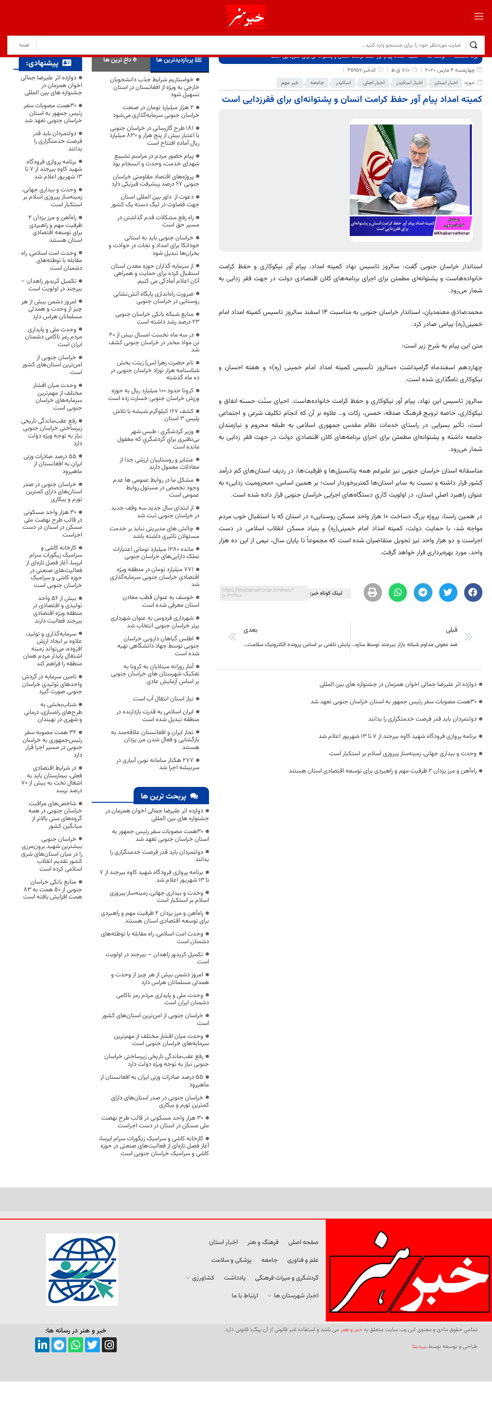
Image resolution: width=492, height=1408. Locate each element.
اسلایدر (343, 83)
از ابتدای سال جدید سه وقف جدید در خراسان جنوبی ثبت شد (155, 512)
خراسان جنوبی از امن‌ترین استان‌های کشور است (155, 1019)
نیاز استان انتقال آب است (163, 699)
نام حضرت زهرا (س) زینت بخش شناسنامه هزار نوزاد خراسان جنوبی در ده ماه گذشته (155, 370)
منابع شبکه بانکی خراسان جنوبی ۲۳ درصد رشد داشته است (157, 318)
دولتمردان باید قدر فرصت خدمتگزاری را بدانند (422, 719)
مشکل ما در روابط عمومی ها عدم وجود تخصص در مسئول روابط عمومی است (156, 487)
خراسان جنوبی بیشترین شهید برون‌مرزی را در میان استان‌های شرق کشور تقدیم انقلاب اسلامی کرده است (51, 854)
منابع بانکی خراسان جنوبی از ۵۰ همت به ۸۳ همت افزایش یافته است (52, 889)
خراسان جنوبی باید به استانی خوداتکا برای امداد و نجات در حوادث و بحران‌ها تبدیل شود (154, 245)
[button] (473, 592)
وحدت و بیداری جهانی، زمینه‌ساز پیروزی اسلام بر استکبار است (403, 754)
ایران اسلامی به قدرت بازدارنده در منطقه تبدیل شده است (157, 715)
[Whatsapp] (75, 1344)
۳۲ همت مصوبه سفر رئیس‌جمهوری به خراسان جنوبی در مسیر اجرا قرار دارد (52, 744)
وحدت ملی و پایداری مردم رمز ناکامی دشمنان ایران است (162, 999)
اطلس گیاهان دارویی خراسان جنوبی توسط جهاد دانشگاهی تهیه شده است (158, 646)
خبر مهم (289, 83)
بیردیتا (419, 1346)
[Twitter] (92, 1344)
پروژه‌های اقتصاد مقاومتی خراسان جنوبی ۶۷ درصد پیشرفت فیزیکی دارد (155, 180)
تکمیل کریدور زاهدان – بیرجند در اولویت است (157, 958)
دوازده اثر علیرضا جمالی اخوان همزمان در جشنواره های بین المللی (398, 684)
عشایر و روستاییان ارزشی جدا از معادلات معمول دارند (159, 464)
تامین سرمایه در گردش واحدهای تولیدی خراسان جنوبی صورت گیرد (52, 684)
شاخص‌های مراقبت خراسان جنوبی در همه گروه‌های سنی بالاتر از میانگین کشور (55, 815)
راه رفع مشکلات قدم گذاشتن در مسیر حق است (158, 221)
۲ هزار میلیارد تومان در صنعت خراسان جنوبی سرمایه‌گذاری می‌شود (156, 111)
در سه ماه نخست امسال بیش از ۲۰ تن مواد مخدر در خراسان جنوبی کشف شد (154, 342)
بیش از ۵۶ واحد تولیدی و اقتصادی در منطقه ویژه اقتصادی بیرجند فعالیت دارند (57, 610)
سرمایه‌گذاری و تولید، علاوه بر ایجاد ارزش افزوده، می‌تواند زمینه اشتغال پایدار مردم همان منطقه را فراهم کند (52, 649)
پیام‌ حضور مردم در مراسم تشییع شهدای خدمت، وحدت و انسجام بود (155, 160)
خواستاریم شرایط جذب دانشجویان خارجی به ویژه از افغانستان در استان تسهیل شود (154, 87)
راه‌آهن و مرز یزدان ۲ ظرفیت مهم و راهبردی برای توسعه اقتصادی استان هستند (383, 771)
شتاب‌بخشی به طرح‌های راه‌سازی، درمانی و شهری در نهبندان (53, 712)
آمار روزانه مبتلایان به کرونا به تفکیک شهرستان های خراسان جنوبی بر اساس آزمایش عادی (155, 674)
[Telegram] (58, 1344)
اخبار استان (445, 83)
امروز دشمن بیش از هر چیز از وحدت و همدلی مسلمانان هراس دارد (160, 978)
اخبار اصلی (373, 83)
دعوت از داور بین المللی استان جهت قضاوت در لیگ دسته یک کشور (154, 201)
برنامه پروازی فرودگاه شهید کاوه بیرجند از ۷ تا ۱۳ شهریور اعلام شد (398, 736)
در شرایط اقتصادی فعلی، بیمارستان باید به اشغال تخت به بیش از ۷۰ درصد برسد (51, 779)
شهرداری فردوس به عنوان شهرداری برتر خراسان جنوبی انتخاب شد (155, 622)
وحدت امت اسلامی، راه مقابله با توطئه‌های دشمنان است (155, 938)
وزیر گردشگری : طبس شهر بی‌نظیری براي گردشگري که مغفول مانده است (158, 439)
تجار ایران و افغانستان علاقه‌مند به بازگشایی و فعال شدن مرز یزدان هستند (155, 740)
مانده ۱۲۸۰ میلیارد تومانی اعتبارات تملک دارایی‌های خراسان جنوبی (156, 553)
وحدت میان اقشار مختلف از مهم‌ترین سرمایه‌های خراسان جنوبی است (161, 1040)
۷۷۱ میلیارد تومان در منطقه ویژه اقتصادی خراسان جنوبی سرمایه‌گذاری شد (154, 577)
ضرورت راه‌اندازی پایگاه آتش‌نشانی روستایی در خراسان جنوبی (156, 298)
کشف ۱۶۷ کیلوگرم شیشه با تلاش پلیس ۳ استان (156, 415)
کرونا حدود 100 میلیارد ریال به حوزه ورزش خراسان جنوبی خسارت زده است (153, 394)
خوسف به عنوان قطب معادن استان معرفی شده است (161, 601)
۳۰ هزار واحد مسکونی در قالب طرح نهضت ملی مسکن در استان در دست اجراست (155, 1122)
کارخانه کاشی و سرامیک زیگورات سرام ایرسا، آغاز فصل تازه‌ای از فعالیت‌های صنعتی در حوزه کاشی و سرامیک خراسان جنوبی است (154, 1146)
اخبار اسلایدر (409, 83)
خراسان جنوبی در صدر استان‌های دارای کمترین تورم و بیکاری (160, 1101)
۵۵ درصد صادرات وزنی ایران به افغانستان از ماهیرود (154, 1081)
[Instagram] (109, 1344)
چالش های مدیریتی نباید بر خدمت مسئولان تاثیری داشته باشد (154, 532)
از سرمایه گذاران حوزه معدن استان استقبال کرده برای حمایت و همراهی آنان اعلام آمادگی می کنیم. (155, 274)
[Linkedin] (42, 1344)
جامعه (317, 83)
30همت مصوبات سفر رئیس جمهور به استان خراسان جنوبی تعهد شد (393, 702)
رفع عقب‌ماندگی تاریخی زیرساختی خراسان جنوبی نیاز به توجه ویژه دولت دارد (156, 1060)
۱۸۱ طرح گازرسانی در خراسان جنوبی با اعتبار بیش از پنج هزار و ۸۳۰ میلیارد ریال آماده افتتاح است (154, 136)
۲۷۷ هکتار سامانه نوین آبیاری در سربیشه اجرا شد (157, 764)
